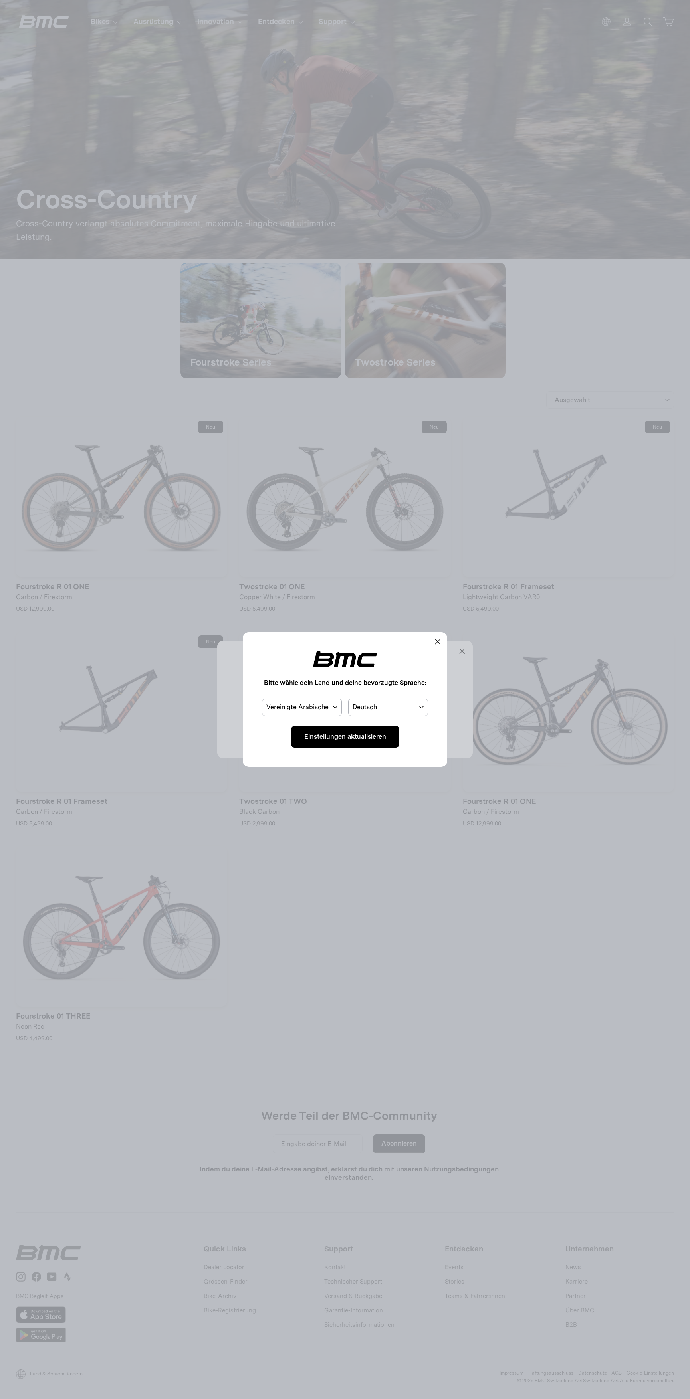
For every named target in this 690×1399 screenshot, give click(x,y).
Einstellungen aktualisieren (345, 736)
